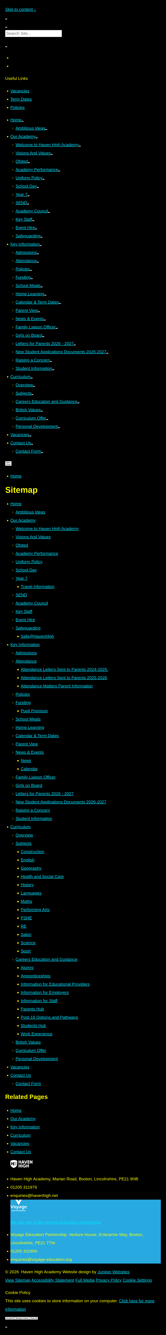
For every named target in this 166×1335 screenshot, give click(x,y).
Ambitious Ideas (30, 512)
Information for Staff (39, 1000)
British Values (28, 1042)
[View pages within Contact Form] (42, 452)
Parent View (27, 744)
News (26, 760)
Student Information (34, 818)
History (27, 884)
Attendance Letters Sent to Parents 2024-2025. (64, 669)
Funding (23, 702)
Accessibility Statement (52, 1280)
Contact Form (28, 1083)
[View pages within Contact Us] (32, 444)
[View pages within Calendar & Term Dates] (60, 303)
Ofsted (22, 545)
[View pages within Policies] (31, 270)
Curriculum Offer (31, 1050)
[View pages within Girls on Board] (43, 336)
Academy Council (32, 603)
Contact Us (20, 1075)
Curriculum (20, 826)
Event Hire (25, 619)
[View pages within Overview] (34, 386)
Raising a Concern (33, 810)
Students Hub (33, 1025)
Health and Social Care (42, 876)
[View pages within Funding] (32, 278)
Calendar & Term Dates (37, 735)
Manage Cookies (22, 1318)
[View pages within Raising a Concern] (51, 361)
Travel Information (37, 586)
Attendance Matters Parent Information (57, 686)
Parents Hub (32, 1009)
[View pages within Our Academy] (37, 137)
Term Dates (21, 99)
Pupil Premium (34, 710)
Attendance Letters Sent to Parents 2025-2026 (64, 677)
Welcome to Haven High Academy (47, 528)
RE (23, 926)
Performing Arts (35, 909)
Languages (31, 893)
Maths (26, 901)
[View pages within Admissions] (38, 253)
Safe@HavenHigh (37, 636)
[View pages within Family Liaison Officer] (57, 328)
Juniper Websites (113, 1272)
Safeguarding (28, 628)
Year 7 (21, 578)
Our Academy (23, 520)
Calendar (29, 768)
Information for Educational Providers (55, 984)
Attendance (26, 661)
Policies (17, 107)
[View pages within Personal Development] (59, 427)
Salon (26, 934)
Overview (24, 835)
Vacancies (19, 91)
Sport (26, 951)
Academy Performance (37, 553)
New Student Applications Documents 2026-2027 (61, 802)
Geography (31, 868)
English (27, 860)
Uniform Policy (29, 561)
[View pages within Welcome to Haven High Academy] (80, 146)
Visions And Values (33, 537)
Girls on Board (29, 785)
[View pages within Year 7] (28, 195)
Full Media (85, 1280)
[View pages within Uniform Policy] (43, 179)
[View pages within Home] (23, 121)
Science (28, 942)
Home (16, 476)
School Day (26, 570)
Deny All (34, 1318)
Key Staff (24, 611)
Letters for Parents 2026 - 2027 (45, 793)
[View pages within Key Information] (41, 245)
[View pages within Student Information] (53, 369)
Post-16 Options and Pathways (49, 1017)
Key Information (25, 644)
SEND (21, 594)
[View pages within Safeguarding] (41, 237)
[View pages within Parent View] (39, 311)
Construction (32, 851)
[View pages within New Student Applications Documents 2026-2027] (107, 353)
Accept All (10, 1318)
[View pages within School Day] (38, 187)
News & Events (30, 752)
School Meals (28, 719)
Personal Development (37, 1058)
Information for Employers (45, 992)
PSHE (26, 918)
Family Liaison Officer (36, 777)
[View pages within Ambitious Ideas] (46, 129)
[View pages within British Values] (42, 411)
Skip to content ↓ (20, 9)
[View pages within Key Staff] (33, 220)
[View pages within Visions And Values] (52, 154)
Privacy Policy (109, 1280)
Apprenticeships (35, 976)
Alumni (27, 967)
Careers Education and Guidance (46, 959)
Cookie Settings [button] (137, 1280)
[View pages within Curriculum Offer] (47, 419)
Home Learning (30, 727)
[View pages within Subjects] (33, 394)
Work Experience (36, 1034)
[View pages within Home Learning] (45, 295)
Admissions (26, 652)
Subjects (24, 843)
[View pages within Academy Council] (49, 212)
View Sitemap (17, 1280)
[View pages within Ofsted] (29, 162)
